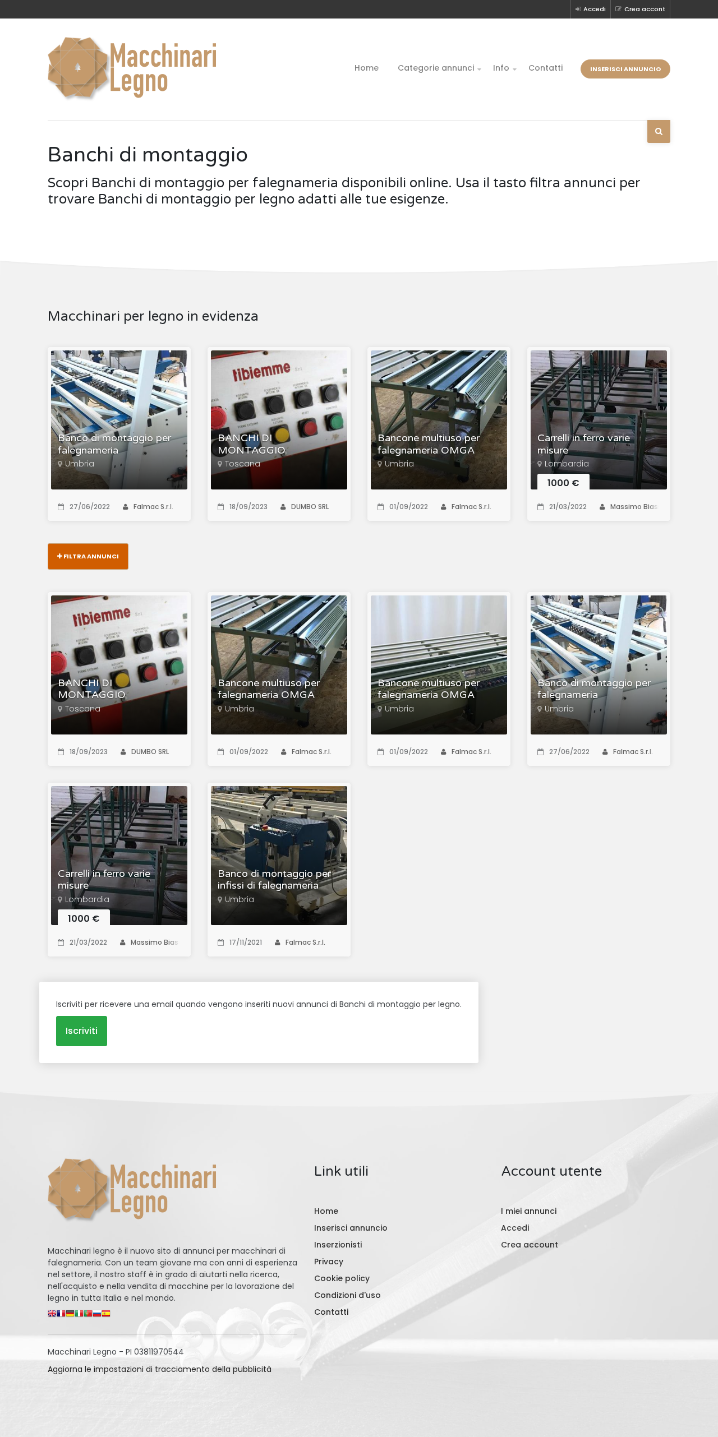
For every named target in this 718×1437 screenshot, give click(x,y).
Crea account (529, 1244)
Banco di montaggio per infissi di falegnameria (274, 880)
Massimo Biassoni (641, 506)
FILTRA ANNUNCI (90, 556)
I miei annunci (528, 1211)
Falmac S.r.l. (153, 506)
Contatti (545, 67)
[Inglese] (52, 1316)
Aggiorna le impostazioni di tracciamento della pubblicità (159, 1369)
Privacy (328, 1261)
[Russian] (97, 1316)
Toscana (242, 463)
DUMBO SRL (310, 506)
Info (501, 67)
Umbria (79, 463)
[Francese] (61, 1316)
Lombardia (567, 463)
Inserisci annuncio (625, 68)
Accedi (594, 8)
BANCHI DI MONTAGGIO (252, 444)
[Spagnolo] (106, 1316)
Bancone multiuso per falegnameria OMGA (429, 444)
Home (367, 67)
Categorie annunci (436, 67)
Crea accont (644, 8)
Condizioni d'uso (347, 1295)
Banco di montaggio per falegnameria (114, 444)
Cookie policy (342, 1278)
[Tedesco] (70, 1316)
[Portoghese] (88, 1316)
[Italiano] (79, 1316)
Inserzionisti (338, 1244)
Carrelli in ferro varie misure (583, 444)
